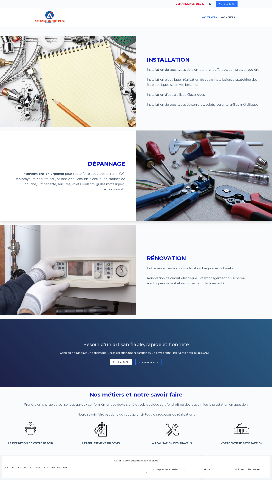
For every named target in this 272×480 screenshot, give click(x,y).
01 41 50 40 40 (226, 4)
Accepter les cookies (166, 469)
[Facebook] (210, 4)
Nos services (209, 17)
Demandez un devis (148, 362)
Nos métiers (228, 17)
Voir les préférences (247, 469)
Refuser (207, 469)
